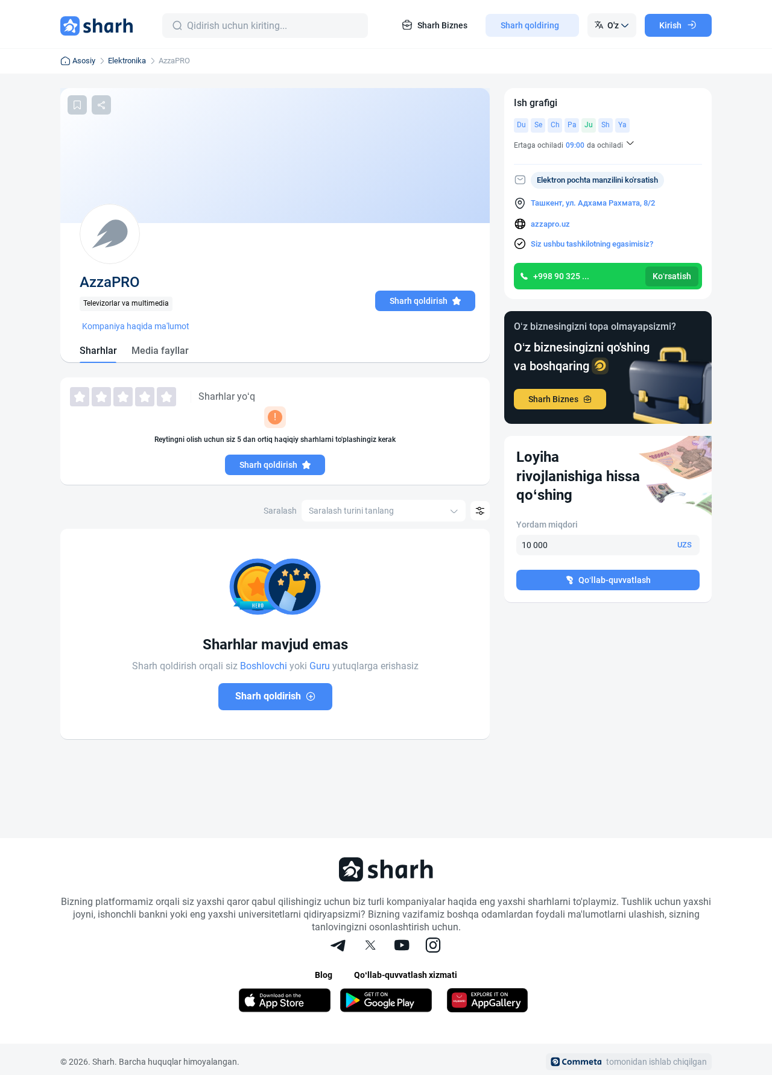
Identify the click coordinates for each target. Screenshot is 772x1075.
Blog (323, 975)
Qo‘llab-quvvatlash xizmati (405, 975)
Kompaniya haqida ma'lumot (135, 326)
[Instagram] (433, 946)
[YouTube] (402, 946)
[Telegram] (339, 946)
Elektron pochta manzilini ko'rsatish (597, 179)
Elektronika (127, 60)
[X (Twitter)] (370, 946)
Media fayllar (160, 350)
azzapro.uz (550, 224)
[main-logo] (96, 25)
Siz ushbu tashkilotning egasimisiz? (592, 243)
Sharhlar (98, 350)
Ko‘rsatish (672, 276)
